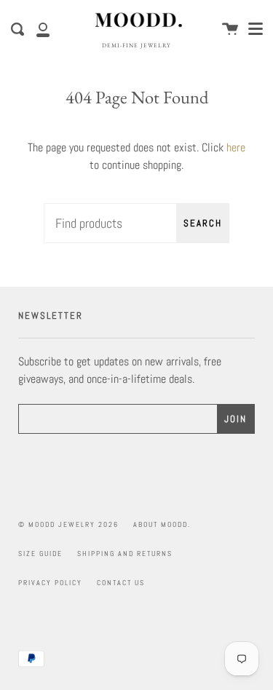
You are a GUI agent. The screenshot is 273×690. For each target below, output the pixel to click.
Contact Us (121, 582)
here (235, 147)
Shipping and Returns (125, 553)
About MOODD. (162, 524)
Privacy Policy (50, 582)
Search (202, 223)
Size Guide (40, 553)
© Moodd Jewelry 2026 (68, 524)
